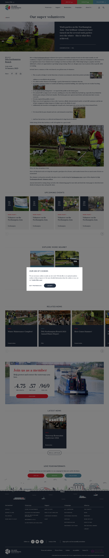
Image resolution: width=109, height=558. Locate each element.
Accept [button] (50, 285)
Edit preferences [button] (35, 285)
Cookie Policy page (37, 280)
